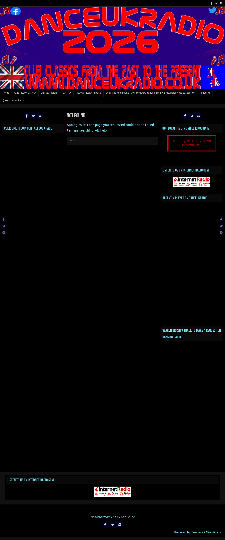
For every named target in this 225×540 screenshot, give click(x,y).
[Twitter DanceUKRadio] (216, 3)
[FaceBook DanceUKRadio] (212, 3)
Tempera (197, 532)
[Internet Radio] (191, 186)
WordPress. (214, 532)
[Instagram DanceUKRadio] (221, 3)
